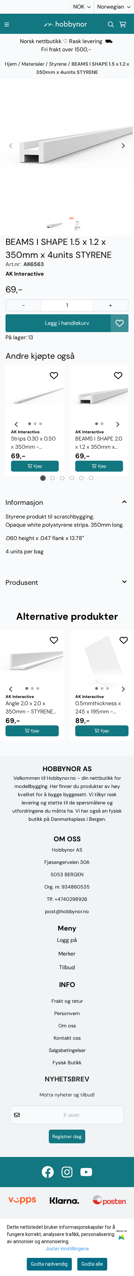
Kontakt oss (67, 1038)
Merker (67, 953)
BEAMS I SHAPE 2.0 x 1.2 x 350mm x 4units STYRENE (98, 443)
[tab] (43, 478)
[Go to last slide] (16, 424)
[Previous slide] (10, 145)
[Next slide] (123, 145)
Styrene (58, 64)
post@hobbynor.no (67, 911)
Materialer (34, 64)
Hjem (11, 64)
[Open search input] (111, 25)
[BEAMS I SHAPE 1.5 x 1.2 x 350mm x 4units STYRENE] (67, 145)
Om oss (67, 1026)
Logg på (67, 940)
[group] (32, 689)
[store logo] (65, 24)
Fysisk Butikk (67, 1063)
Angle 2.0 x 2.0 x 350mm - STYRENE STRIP (29, 708)
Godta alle (92, 1264)
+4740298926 (71, 899)
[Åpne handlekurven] (122, 24)
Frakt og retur (67, 1001)
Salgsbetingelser (67, 1050)
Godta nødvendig (49, 1264)
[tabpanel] (34, 424)
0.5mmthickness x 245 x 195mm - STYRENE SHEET (98, 708)
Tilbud (67, 967)
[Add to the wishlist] (54, 375)
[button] (119, 323)
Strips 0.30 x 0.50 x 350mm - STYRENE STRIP (33, 443)
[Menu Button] (7, 24)
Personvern (67, 1013)
